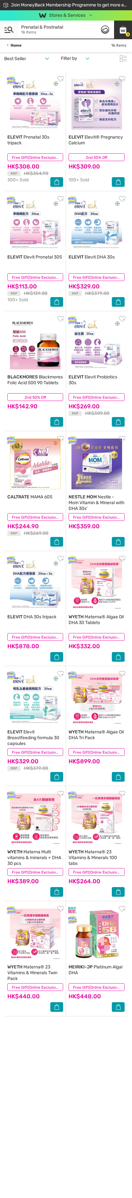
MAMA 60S (30, 497)
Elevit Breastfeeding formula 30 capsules (33, 737)
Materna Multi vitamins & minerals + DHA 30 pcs (34, 857)
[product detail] (35, 104)
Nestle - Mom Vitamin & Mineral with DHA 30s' (97, 502)
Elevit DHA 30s (92, 257)
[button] (123, 30)
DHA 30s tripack (31, 617)
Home (16, 45)
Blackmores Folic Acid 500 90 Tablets (35, 380)
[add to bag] (56, 182)
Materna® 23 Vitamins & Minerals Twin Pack (32, 972)
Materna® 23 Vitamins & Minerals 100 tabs (93, 857)
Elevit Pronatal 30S (34, 257)
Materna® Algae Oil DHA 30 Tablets (96, 619)
